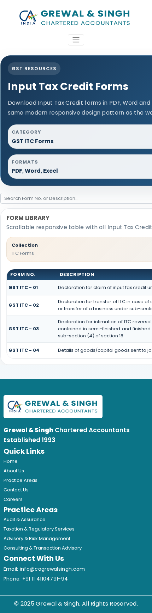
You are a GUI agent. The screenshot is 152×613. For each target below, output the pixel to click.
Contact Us (16, 489)
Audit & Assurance (25, 519)
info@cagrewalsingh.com (52, 568)
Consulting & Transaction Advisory (43, 548)
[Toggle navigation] (76, 40)
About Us (14, 470)
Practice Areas (20, 480)
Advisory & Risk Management (37, 538)
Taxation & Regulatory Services (39, 529)
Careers (13, 499)
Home (11, 461)
